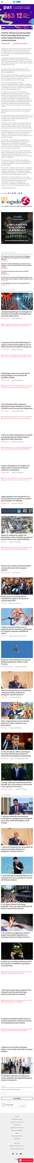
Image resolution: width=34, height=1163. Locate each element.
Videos (17, 1133)
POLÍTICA (4, 542)
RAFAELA (4, 285)
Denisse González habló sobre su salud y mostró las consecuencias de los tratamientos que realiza (16, 1021)
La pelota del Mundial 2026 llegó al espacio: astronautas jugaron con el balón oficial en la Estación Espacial (16, 345)
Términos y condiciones (17, 1122)
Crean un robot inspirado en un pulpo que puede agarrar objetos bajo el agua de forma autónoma (17, 437)
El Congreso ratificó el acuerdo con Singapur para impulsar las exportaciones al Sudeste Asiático (16, 258)
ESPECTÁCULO (5, 572)
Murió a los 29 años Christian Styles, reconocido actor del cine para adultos (16, 568)
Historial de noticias (17, 1119)
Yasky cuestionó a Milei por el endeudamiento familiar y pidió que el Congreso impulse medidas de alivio (16, 630)
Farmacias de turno (17, 1136)
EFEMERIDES (5, 274)
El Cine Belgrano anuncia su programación (15, 283)
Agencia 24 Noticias (21, 43)
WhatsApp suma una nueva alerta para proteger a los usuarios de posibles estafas (15, 375)
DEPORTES (4, 268)
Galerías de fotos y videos (17, 1127)
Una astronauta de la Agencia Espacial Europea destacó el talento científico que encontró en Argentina (17, 406)
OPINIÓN (4, 697)
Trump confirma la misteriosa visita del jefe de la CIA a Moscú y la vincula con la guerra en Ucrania (16, 784)
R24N (3, 1086)
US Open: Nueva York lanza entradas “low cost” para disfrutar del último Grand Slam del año (16, 906)
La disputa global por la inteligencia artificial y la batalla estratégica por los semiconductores (16, 314)
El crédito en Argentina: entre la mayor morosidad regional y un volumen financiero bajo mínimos (15, 935)
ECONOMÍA (4, 261)
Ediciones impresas (17, 1130)
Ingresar (17, 1138)
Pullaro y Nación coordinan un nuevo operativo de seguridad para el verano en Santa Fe (16, 1078)
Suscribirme (17, 1098)
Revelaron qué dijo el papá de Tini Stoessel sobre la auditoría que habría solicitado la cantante (16, 992)
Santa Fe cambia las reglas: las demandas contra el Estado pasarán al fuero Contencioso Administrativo (17, 537)
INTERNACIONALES (7, 666)
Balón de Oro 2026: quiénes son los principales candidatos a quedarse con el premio (16, 964)
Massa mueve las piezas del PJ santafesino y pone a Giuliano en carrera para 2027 (15, 598)
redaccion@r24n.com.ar (17, 1149)
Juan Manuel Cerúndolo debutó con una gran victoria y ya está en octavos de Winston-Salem (16, 878)
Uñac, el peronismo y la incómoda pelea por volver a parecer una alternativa (15, 723)
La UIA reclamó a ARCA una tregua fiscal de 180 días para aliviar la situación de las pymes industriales (16, 754)
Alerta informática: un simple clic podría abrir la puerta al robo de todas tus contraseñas (15, 468)
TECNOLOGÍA (5, 43)
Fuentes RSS (17, 1125)
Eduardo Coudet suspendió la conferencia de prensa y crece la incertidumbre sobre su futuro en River (16, 265)
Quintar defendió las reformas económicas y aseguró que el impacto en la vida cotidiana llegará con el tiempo (17, 819)
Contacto (17, 1116)
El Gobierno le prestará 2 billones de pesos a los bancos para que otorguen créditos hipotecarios (17, 278)
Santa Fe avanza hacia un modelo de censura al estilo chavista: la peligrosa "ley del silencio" (16, 692)
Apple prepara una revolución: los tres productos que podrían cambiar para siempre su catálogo (16, 499)
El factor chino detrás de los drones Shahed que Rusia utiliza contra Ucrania (15, 662)
